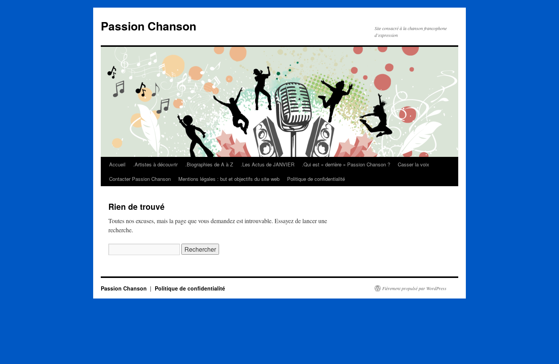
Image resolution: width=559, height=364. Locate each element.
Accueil (117, 164)
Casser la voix (413, 164)
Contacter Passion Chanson (140, 178)
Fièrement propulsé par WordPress (414, 288)
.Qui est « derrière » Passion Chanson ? (346, 164)
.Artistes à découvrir (155, 164)
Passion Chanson (148, 26)
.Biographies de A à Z (209, 164)
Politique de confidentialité (316, 178)
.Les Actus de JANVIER (267, 164)
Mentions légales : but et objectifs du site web (229, 178)
